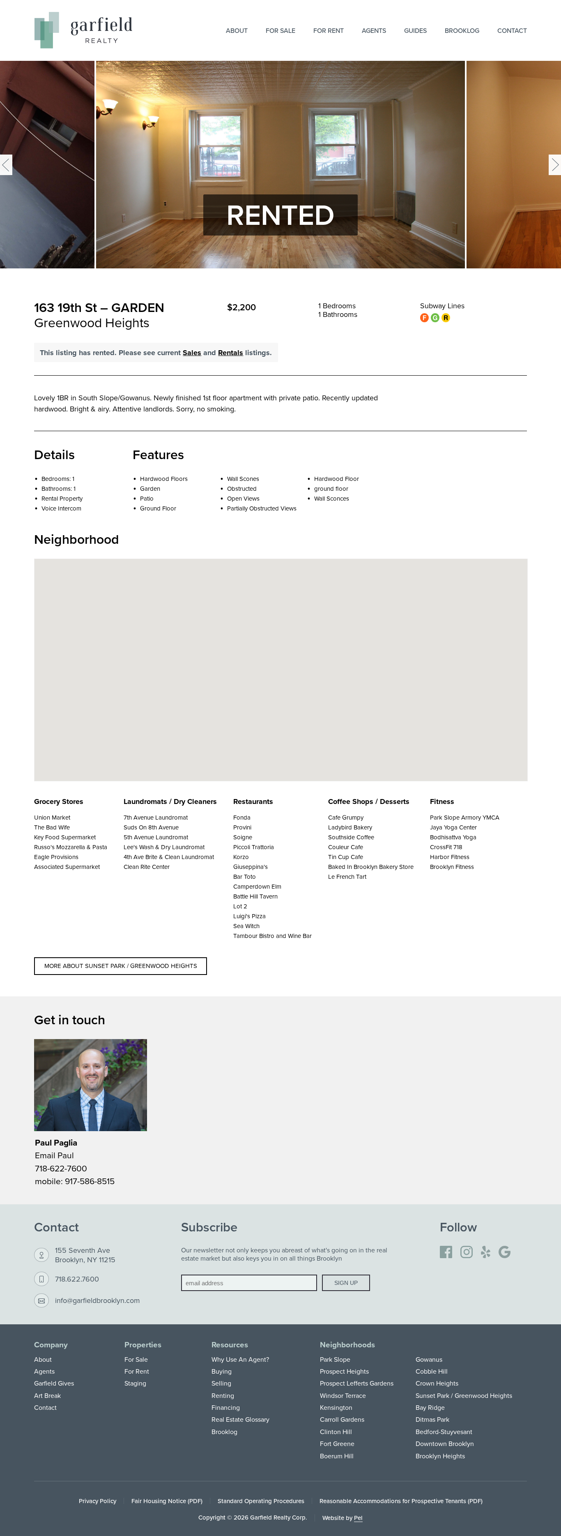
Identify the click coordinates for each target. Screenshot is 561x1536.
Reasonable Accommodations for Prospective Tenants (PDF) (401, 1501)
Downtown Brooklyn (445, 1443)
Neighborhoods (347, 1345)
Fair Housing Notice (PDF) (166, 1501)
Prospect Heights (344, 1371)
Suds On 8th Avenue (151, 827)
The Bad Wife (52, 827)
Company (51, 1345)
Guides (415, 30)
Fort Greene (337, 1443)
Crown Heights (437, 1383)
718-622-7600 (61, 1168)
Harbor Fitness (449, 856)
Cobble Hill (432, 1371)
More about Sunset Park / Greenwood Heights (120, 965)
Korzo (241, 856)
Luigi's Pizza (249, 916)
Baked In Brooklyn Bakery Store (371, 866)
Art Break (47, 1395)
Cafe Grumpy (345, 817)
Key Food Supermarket (65, 837)
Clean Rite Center (147, 866)
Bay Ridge (430, 1407)
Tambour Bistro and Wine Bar (272, 935)
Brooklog (462, 30)
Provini (242, 827)
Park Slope (335, 1359)
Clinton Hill (336, 1431)
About (237, 30)
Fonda (242, 817)
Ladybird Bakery (350, 827)
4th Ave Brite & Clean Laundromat (169, 856)
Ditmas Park (432, 1419)
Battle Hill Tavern (255, 896)
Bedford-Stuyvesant (444, 1431)
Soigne (242, 837)
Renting (223, 1395)
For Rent (328, 30)
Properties (142, 1345)
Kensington (336, 1407)
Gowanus (429, 1359)
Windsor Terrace (343, 1395)
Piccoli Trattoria (253, 847)
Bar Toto (244, 876)
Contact (512, 30)
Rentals (230, 352)
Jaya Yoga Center (453, 827)
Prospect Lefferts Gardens (356, 1383)
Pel (358, 1517)
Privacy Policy (97, 1501)
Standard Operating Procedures (261, 1501)
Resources (230, 1345)
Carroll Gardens (342, 1419)
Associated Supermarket (67, 866)
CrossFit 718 (446, 847)
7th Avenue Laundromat (156, 817)
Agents (374, 30)
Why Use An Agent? (240, 1359)
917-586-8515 (90, 1181)
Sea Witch (246, 926)
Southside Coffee (351, 837)
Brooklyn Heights (440, 1455)
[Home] (83, 30)
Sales (192, 352)
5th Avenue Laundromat (156, 837)
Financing (226, 1407)
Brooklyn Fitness (452, 866)
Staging (135, 1383)
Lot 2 (240, 906)
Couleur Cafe (345, 847)
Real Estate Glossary (240, 1419)
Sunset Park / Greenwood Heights (464, 1395)
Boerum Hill (337, 1455)
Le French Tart (347, 876)
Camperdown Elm (257, 886)
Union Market (52, 817)
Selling (221, 1383)
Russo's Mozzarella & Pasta (70, 847)
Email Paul (54, 1155)
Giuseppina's (250, 866)
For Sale (280, 30)
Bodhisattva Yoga (453, 837)
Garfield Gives (54, 1383)
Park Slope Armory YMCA (464, 817)
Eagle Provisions (56, 856)
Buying (222, 1371)
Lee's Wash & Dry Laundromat (164, 847)
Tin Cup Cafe (345, 856)
